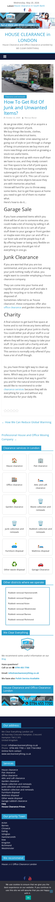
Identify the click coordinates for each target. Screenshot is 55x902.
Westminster (8, 848)
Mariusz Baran (31, 117)
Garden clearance (10, 781)
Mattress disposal (10, 795)
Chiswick (6, 828)
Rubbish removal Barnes (19, 614)
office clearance (12, 307)
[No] (51, 891)
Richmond (7, 845)
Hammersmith (9, 837)
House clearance (10, 769)
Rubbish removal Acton (18, 603)
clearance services (14, 389)
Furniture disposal (11, 792)
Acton (4, 822)
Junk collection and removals (16, 786)
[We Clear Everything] (27, 644)
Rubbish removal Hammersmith (22, 593)
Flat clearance (8, 772)
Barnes (5, 825)
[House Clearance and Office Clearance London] (27, 697)
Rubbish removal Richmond (21, 619)
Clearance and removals (15, 96)
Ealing (5, 831)
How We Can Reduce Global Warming (26, 422)
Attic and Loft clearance (13, 778)
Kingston (6, 842)
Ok (28, 897)
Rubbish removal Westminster (22, 609)
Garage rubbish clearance (14, 801)
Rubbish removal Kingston (20, 598)
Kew (4, 839)
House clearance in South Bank (29, 5)
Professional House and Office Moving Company (25, 437)
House (5, 864)
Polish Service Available (27, 678)
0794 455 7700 (22, 667)
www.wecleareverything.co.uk (16, 753)
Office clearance (9, 775)
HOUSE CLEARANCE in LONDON (27, 37)
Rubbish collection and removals (18, 789)
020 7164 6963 (34, 748)
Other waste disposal (12, 798)
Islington (6, 834)
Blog (4, 659)
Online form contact (11, 751)
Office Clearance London (25, 864)
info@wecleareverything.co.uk (23, 673)
